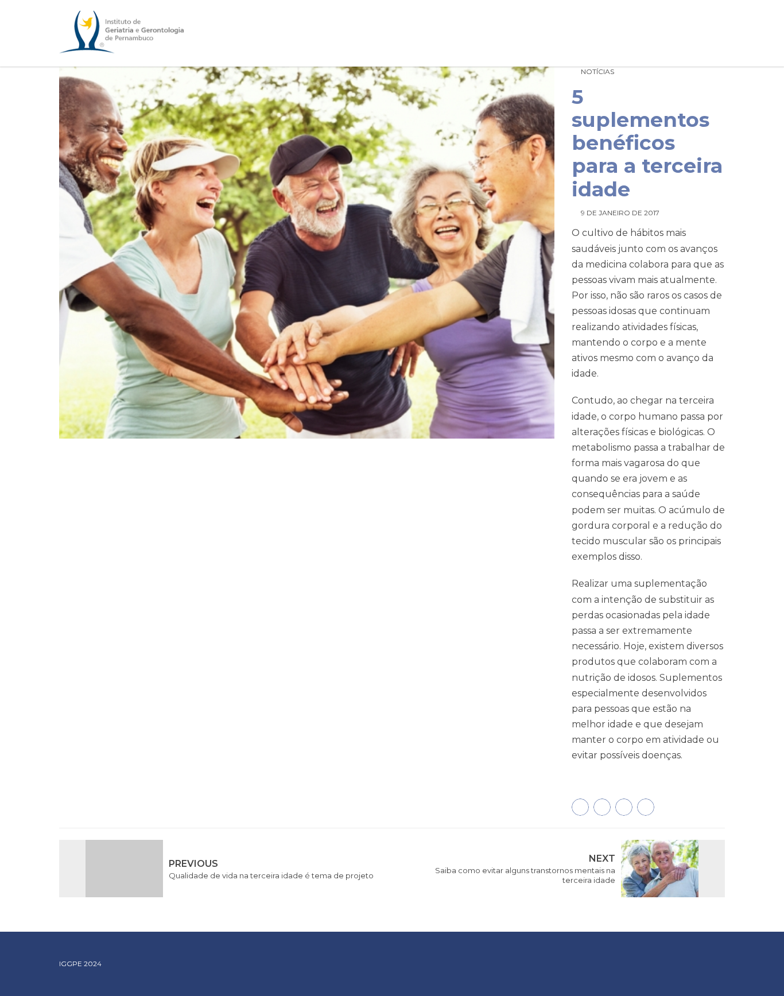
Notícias (597, 71)
